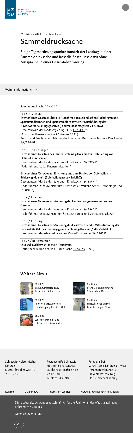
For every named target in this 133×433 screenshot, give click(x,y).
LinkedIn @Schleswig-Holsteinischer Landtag (103, 376)
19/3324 (88, 162)
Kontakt (9, 391)
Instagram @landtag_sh (103, 369)
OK (19, 424)
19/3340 (88, 209)
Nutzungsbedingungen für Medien (100, 391)
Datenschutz (31, 391)
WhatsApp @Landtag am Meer (107, 365)
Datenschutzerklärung (28, 413)
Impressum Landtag (59, 391)
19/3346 (26, 142)
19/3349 (79, 248)
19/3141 (79, 130)
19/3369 (51, 106)
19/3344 (88, 181)
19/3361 (97, 233)
